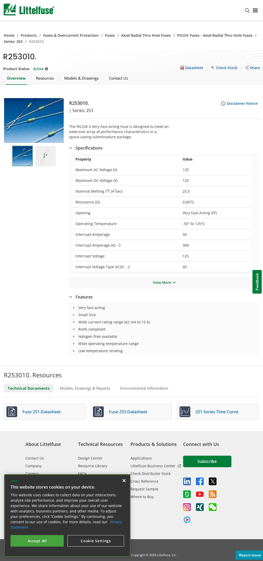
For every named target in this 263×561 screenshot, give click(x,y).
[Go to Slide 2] (45, 156)
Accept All (37, 540)
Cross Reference (144, 481)
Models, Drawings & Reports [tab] (85, 388)
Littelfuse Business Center (152, 465)
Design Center (90, 458)
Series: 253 (13, 41)
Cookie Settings (96, 540)
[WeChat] (213, 507)
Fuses (110, 35)
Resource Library (92, 465)
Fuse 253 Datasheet (128, 412)
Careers (32, 473)
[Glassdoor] (187, 494)
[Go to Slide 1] (22, 156)
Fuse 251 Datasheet (41, 412)
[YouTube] (200, 494)
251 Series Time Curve (216, 412)
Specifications (89, 148)
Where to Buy (142, 496)
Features (84, 297)
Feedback (257, 282)
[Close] (124, 480)
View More (162, 282)
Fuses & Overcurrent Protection (71, 35)
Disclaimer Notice (242, 103)
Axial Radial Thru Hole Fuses (146, 35)
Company (33, 465)
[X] (213, 481)
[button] (34, 120)
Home (9, 35)
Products (29, 35)
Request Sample (144, 489)
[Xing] (200, 507)
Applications (141, 458)
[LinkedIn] (187, 481)
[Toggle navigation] (256, 10)
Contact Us (34, 458)
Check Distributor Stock (150, 473)
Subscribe (207, 461)
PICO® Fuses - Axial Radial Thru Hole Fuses (214, 35)
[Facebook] (200, 481)
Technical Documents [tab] (29, 388)
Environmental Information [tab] (144, 388)
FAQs (82, 473)
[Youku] (187, 520)
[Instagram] (187, 507)
